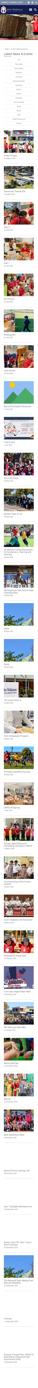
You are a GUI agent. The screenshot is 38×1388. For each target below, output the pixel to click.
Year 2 (7, 227)
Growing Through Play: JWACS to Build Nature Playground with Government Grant (19, 1356)
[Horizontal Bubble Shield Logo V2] (12, 9)
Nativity (7, 1099)
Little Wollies (9, 370)
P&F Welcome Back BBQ (15, 1027)
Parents (4, 2)
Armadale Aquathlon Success (17, 772)
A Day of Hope (10, 155)
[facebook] (29, 2)
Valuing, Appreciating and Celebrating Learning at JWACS (18, 844)
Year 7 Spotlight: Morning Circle (18, 1206)
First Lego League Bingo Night (17, 991)
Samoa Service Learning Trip (17, 1170)
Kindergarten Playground (15, 956)
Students (13, 2)
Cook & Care (9, 442)
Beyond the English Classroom (17, 406)
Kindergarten (9, 335)
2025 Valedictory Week (14, 1135)
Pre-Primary (9, 299)
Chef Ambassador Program (16, 736)
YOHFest (8, 1319)
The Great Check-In (12, 700)
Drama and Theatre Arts (15, 191)
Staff (20, 2)
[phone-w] (36, 2)
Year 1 (7, 263)
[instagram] (32, 2)
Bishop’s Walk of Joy (13, 514)
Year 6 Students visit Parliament (18, 920)
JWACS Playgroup (12, 807)
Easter (7, 628)
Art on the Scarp (11, 478)
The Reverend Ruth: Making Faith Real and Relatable (18, 1281)
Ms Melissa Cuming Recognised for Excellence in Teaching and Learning (18, 552)
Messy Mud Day (11, 1063)
